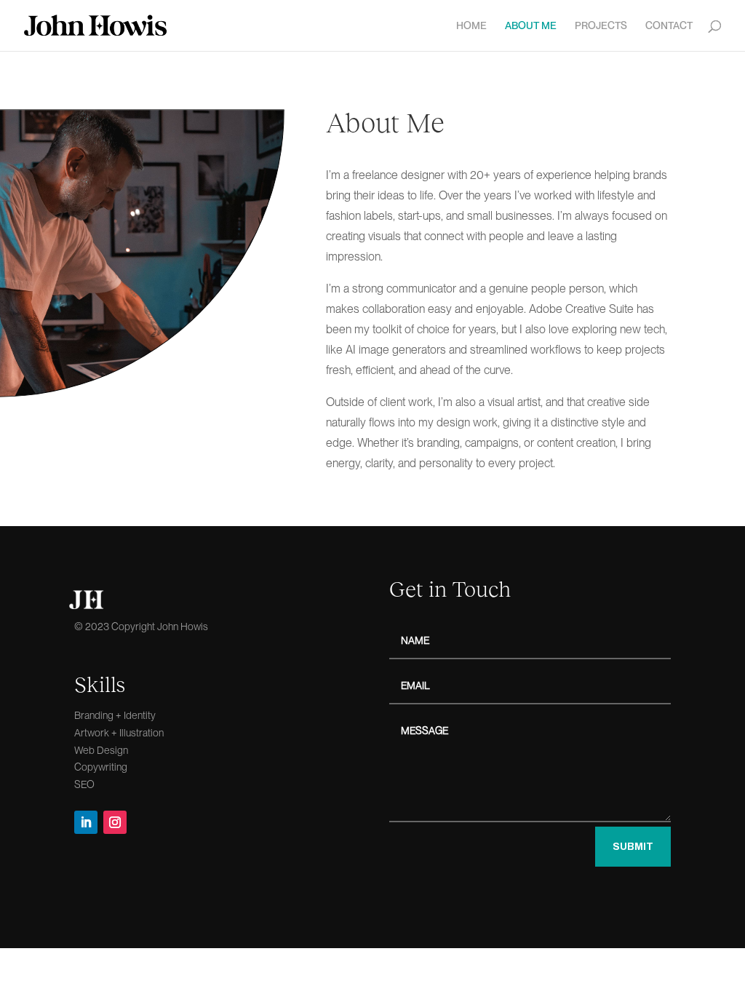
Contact (669, 25)
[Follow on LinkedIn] (85, 822)
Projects (601, 25)
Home (471, 25)
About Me (531, 25)
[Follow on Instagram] (115, 822)
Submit (633, 846)
